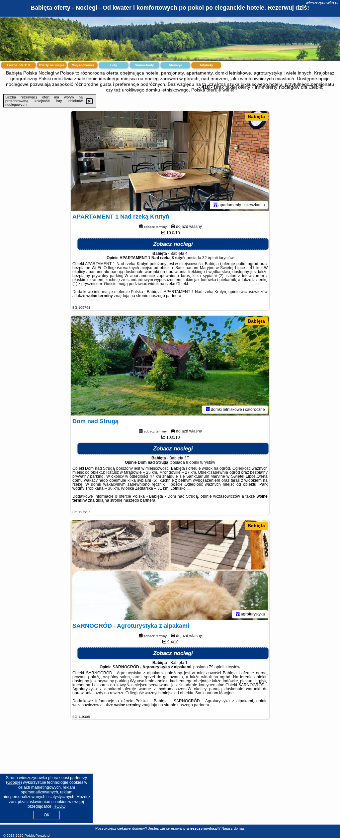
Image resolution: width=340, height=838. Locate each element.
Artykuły (206, 65)
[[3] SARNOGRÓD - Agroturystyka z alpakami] (170, 570)
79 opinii (216, 667)
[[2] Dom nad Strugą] (170, 366)
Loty (113, 65)
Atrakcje (175, 65)
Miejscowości (83, 65)
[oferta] (215, 205)
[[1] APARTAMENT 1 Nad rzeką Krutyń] (170, 161)
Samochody (144, 65)
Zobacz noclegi (173, 244)
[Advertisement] (170, 777)
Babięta (256, 116)
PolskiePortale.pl (37, 835)
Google (14, 782)
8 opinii (192, 462)
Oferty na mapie (52, 65)
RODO (59, 806)
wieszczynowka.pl (322, 3)
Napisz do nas (233, 828)
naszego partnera (165, 295)
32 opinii (210, 257)
